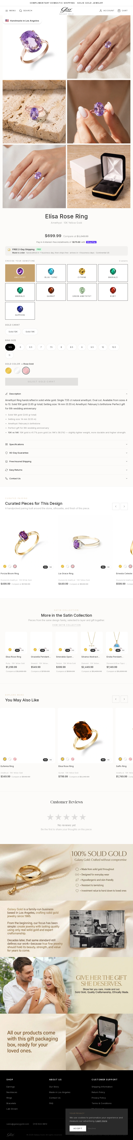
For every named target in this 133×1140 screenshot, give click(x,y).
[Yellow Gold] (8, 370)
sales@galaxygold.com (17, 1124)
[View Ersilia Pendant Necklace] (117, 643)
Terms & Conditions (102, 1103)
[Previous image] (3, 735)
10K (45, 567)
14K (50, 567)
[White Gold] (17, 370)
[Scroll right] (124, 506)
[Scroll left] (115, 506)
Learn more (101, 1121)
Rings (9, 1097)
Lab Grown (12, 1108)
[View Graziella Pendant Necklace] (41, 643)
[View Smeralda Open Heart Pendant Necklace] (66, 643)
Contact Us (54, 1097)
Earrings (10, 1086)
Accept (77, 1128)
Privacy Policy (99, 1097)
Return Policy (98, 1092)
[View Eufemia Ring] (27, 735)
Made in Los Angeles (59, 1092)
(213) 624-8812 (40, 1124)
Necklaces (11, 1092)
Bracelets (11, 1103)
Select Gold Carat (41, 381)
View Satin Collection (66, 625)
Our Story (54, 1086)
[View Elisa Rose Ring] (16, 643)
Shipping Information (102, 1086)
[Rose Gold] (26, 370)
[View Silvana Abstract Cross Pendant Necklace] (92, 643)
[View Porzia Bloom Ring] (27, 542)
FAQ (51, 1103)
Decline (92, 1128)
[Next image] (51, 735)
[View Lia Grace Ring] (85, 542)
